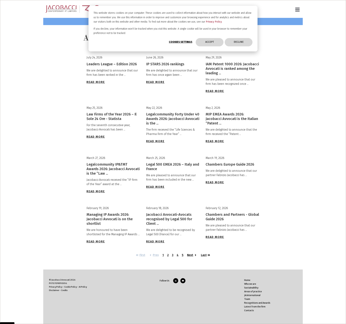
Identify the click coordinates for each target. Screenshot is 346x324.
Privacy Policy (214, 21)
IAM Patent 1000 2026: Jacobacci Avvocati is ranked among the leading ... (232, 68)
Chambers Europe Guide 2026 (230, 164)
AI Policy (83, 287)
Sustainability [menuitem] (251, 287)
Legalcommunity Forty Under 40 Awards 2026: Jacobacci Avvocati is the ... (172, 118)
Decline (239, 41)
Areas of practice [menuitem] (253, 291)
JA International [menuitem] (252, 295)
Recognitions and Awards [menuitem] (257, 302)
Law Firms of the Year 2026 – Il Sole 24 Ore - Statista (111, 116)
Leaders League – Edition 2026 (111, 64)
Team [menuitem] (247, 299)
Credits (64, 290)
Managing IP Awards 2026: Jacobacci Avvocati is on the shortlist (109, 219)
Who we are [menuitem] (250, 284)
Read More (95, 82)
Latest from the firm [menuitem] (254, 306)
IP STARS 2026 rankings (165, 64)
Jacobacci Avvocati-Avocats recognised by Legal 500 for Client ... (169, 219)
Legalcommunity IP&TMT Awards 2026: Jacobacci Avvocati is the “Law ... (113, 169)
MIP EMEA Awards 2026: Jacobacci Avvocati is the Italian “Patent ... (232, 118)
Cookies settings (180, 41)
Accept (209, 41)
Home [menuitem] (247, 280)
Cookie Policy (70, 287)
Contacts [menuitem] (249, 310)
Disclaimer (54, 290)
